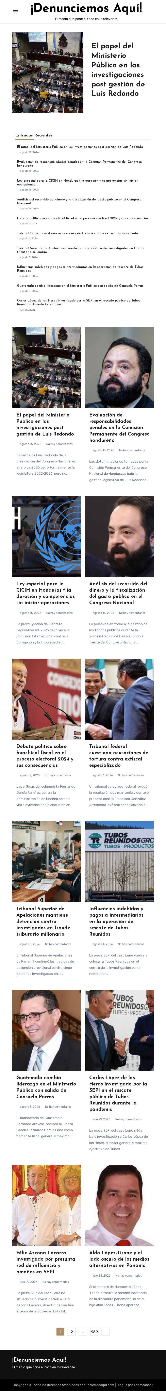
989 (94, 1332)
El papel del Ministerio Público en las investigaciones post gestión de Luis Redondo (80, 147)
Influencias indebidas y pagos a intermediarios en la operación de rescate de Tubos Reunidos (116, 922)
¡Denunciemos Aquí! (86, 9)
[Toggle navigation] (15, 11)
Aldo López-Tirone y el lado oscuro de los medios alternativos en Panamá (119, 1259)
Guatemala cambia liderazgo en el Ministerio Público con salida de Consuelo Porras (80, 286)
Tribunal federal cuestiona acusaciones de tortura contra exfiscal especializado (77, 233)
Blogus (122, 1385)
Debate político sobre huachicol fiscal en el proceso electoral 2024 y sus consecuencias (82, 218)
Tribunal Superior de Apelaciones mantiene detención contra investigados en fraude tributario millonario (43, 922)
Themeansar (143, 1385)
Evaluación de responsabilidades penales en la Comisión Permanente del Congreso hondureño (119, 428)
